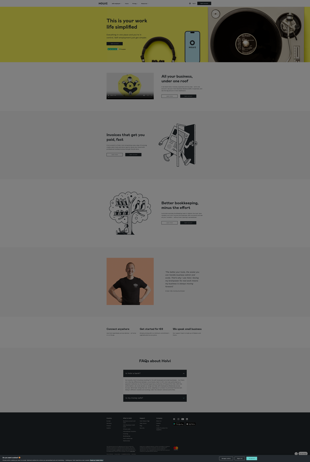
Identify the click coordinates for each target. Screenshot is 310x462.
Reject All (239, 458)
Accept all (252, 458)
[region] (155, 458)
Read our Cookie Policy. (96, 460)
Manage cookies (226, 458)
